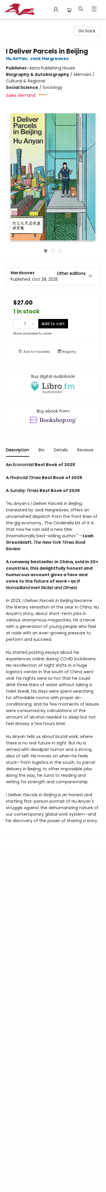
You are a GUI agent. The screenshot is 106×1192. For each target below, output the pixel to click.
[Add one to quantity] (33, 323)
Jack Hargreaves (49, 58)
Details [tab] (61, 450)
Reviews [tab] (85, 450)
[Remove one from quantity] (17, 323)
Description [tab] (17, 450)
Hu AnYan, (17, 58)
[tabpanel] (53, 649)
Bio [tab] (41, 450)
